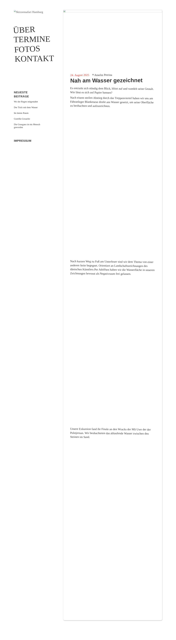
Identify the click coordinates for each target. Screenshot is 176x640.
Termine (28, 39)
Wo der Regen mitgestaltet (26, 101)
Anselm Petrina (103, 75)
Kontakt (29, 58)
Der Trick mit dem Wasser (26, 107)
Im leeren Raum (21, 113)
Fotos (27, 49)
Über (24, 29)
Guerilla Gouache (22, 119)
